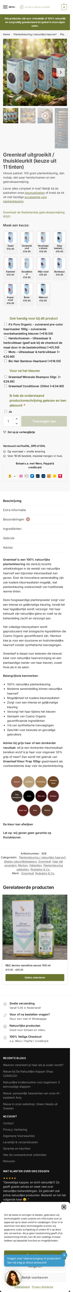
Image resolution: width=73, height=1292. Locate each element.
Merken (23, 865)
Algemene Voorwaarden (19, 1136)
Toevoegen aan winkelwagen (44, 423)
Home (6, 34)
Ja (10, 411)
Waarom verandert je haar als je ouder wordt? (33, 1065)
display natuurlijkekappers (20, 861)
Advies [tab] (8, 547)
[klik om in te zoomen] (36, 72)
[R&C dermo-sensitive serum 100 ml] (34, 927)
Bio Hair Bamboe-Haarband (35, 361)
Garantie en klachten (16, 1148)
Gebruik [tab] (8, 538)
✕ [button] (64, 1255)
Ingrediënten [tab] (12, 529)
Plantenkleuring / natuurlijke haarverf (35, 34)
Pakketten (35, 865)
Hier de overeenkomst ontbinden (24, 1154)
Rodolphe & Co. (40, 869)
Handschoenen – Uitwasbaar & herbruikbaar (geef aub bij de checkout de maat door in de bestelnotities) (32, 342)
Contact (8, 1123)
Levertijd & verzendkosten (20, 1142)
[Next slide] (60, 72)
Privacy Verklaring (15, 1129)
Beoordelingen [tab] (16, 519)
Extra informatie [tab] (14, 510)
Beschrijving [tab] (12, 501)
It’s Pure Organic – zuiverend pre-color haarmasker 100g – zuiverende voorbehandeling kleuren (33, 329)
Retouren (9, 1161)
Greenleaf (44, 861)
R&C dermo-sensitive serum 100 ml (27, 965)
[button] (64, 1207)
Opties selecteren (35, 977)
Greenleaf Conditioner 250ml (36, 386)
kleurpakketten (35, 192)
